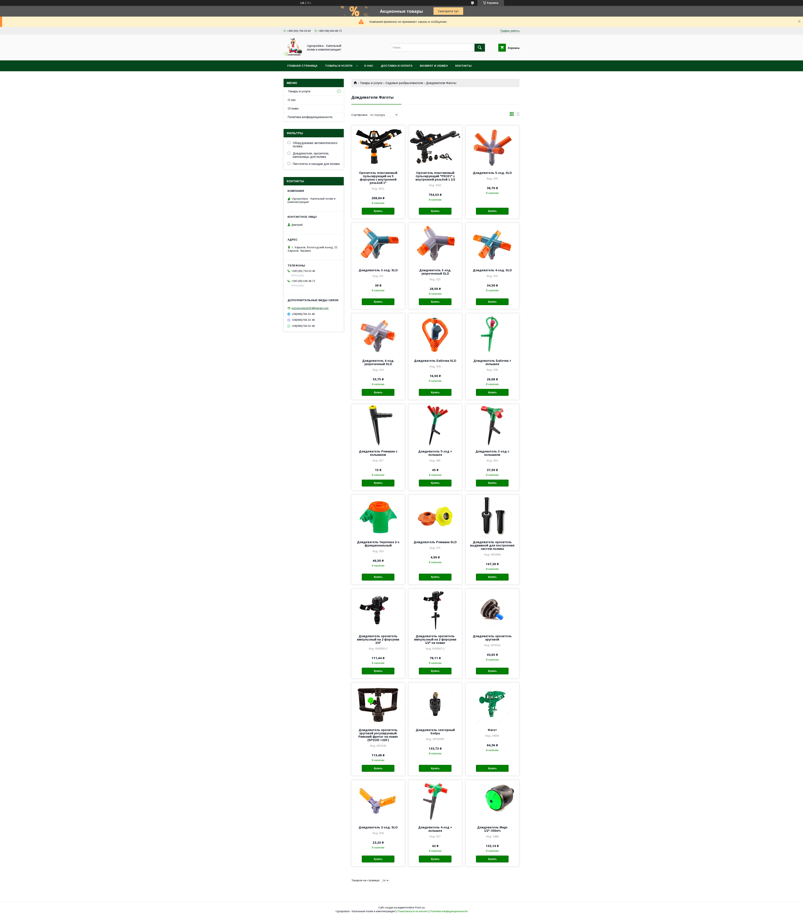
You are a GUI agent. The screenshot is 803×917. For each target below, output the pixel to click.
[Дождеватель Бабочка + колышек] (492, 334)
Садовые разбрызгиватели (404, 83)
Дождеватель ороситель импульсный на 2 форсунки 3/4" (378, 639)
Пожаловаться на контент (412, 911)
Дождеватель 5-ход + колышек (435, 453)
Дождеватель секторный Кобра (435, 731)
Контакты (463, 65)
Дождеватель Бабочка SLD (435, 360)
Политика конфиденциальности (310, 117)
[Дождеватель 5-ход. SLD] (492, 146)
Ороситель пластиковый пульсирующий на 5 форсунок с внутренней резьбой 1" (378, 178)
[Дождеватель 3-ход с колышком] (492, 425)
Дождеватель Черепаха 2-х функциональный (378, 543)
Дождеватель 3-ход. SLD (378, 270)
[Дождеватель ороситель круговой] (492, 610)
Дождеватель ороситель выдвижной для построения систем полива (492, 545)
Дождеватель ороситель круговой (492, 637)
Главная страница (302, 65)
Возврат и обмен (434, 65)
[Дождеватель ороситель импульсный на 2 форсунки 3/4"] (378, 610)
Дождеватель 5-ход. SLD (492, 172)
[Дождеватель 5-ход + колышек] (435, 425)
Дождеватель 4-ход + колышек (435, 829)
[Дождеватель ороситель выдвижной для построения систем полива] (492, 516)
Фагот (492, 730)
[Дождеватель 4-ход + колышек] (435, 801)
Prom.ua (420, 907)
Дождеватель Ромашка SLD (435, 542)
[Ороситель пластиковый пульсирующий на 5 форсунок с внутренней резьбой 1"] (378, 146)
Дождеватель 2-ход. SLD (378, 827)
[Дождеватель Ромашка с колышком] (378, 425)
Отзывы (293, 108)
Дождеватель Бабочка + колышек (492, 362)
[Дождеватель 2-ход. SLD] (378, 801)
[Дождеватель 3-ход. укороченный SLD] (435, 244)
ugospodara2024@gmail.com (310, 308)
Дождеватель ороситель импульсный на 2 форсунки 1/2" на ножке (435, 639)
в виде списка (517, 115)
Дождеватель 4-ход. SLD (492, 270)
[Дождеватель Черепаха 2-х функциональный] (378, 516)
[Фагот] (492, 704)
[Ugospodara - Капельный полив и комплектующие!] (293, 55)
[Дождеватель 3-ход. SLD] (378, 244)
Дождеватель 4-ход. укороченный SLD (378, 362)
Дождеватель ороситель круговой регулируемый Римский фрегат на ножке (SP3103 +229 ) (378, 735)
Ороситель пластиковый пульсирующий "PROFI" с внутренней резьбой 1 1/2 (435, 176)
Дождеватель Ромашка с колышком (378, 453)
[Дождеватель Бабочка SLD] (435, 334)
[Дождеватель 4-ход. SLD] (492, 244)
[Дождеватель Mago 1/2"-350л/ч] (492, 801)
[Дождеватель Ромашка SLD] (435, 516)
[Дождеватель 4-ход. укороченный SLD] (378, 334)
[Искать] (479, 48)
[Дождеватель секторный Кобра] (435, 704)
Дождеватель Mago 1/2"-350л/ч (492, 829)
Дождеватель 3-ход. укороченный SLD (435, 272)
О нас (368, 65)
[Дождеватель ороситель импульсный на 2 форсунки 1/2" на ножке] (435, 610)
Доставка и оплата (396, 65)
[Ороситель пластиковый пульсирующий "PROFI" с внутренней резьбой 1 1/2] (435, 146)
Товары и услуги (338, 65)
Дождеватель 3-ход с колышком (492, 453)
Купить (378, 211)
